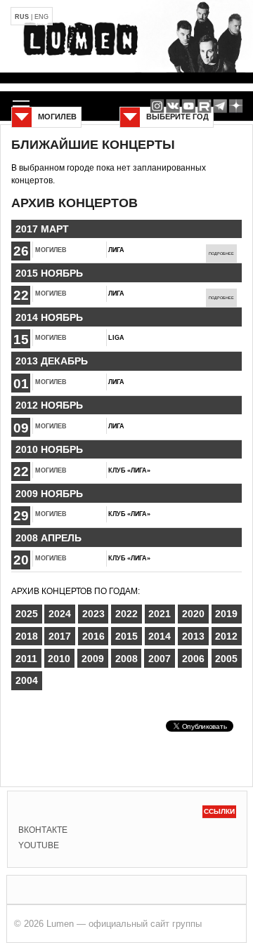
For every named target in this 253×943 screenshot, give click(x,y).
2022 (126, 613)
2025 (26, 613)
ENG (41, 16)
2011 (26, 658)
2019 (226, 613)
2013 (193, 636)
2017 (59, 636)
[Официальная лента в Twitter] (204, 105)
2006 (193, 658)
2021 (159, 613)
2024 (59, 613)
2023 (93, 613)
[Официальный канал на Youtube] (188, 105)
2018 (26, 636)
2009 (93, 658)
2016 (93, 636)
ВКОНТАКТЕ (42, 830)
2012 (226, 636)
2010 (59, 658)
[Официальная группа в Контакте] (172, 105)
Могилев (51, 249)
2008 (126, 658)
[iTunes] (235, 105)
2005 (226, 658)
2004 (26, 680)
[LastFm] (220, 105)
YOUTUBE (38, 845)
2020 (193, 613)
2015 (126, 636)
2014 (159, 636)
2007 (159, 658)
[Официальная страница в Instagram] (157, 105)
